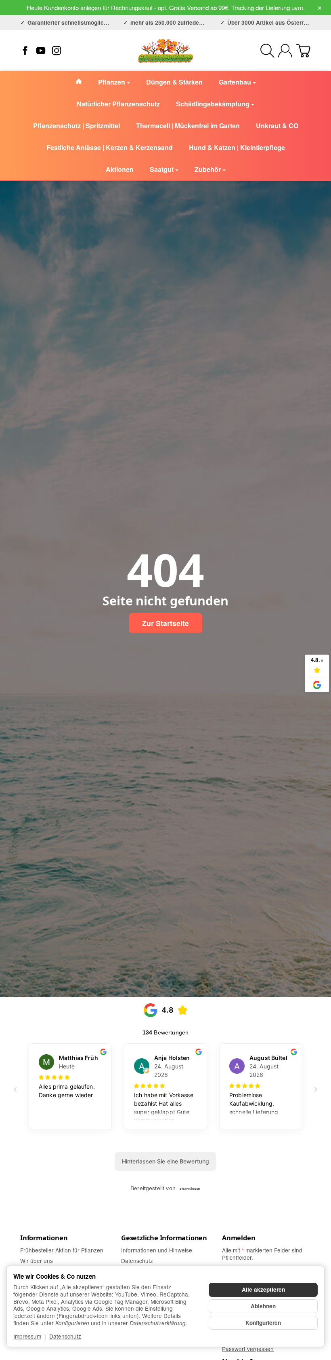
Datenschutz (65, 1336)
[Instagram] (56, 50)
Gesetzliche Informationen (164, 1238)
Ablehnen (263, 1306)
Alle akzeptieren (263, 1289)
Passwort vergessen (248, 1349)
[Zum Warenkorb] (303, 50)
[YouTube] (41, 50)
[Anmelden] (285, 50)
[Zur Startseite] (165, 50)
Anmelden (238, 1238)
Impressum (27, 1336)
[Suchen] (267, 50)
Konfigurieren (263, 1322)
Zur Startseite (165, 623)
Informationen (43, 1238)
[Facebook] (25, 50)
